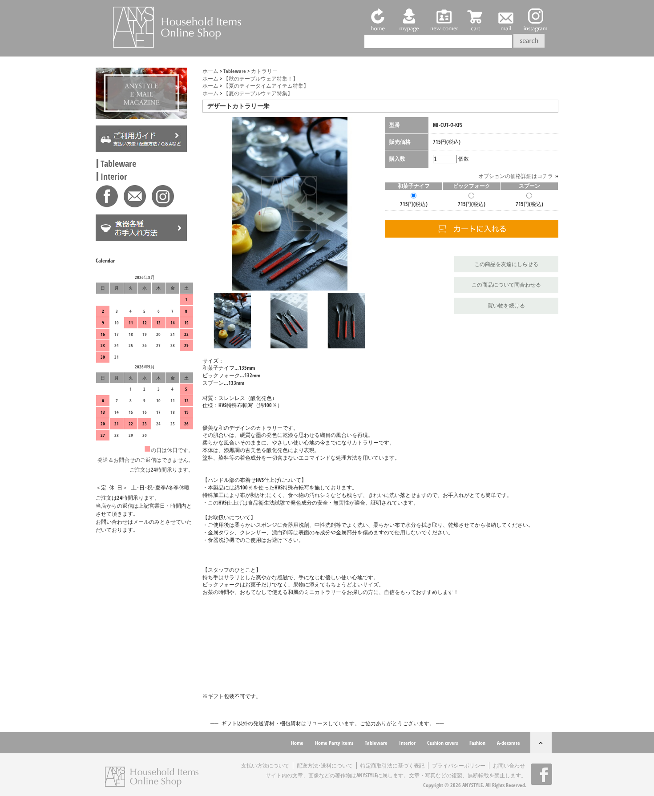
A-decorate (508, 743)
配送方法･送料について (325, 765)
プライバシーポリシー (458, 765)
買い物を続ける (506, 305)
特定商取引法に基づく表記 (392, 765)
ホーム (210, 71)
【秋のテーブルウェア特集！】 (260, 78)
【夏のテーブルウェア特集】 (258, 93)
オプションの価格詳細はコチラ (515, 176)
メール (141, 521)
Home (297, 743)
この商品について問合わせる (506, 284)
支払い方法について (265, 765)
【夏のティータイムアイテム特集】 (266, 85)
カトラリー (264, 71)
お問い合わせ (509, 765)
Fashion (477, 743)
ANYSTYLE (472, 785)
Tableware (118, 164)
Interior (114, 176)
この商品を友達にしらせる (506, 264)
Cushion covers (442, 743)
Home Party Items (334, 743)
